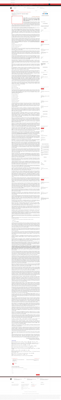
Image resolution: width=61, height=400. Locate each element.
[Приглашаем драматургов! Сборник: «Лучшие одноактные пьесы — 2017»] (26, 379)
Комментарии (42, 164)
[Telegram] (44, 13)
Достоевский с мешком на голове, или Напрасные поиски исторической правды (45, 148)
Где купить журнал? (30, 5)
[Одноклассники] (43, 13)
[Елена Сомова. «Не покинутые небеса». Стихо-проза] (42, 108)
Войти (41, 162)
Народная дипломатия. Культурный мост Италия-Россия (32, 359)
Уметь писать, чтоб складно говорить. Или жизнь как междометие (45, 50)
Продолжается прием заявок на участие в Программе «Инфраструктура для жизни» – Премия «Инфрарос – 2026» (45, 198)
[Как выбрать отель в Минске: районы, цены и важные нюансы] (42, 184)
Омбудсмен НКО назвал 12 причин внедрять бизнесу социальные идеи (18, 360)
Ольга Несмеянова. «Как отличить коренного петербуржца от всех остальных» (44, 152)
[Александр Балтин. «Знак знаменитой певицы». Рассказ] (42, 103)
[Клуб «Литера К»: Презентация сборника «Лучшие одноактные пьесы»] (13, 379)
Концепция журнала (16, 5)
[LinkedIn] (46, 13)
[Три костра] (13, 8)
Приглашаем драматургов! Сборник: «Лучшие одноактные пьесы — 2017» (31, 379)
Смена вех (42, 57)
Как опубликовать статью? (24, 5)
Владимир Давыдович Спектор (44, 116)
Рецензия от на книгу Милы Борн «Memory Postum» (47, 10)
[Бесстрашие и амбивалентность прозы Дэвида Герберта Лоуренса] (42, 54)
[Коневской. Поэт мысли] (39, 8)
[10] (12, 354)
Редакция (38, 360)
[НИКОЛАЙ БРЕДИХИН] (42, 141)
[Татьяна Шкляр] (42, 132)
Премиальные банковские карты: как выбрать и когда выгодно (44, 187)
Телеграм (49, 0)
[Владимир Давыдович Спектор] (45, 121)
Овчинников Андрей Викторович (44, 135)
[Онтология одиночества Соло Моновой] (26, 8)
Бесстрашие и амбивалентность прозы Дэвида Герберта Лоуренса (44, 52)
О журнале (12, 5)
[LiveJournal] (47, 13)
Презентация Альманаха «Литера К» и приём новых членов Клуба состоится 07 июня (44, 379)
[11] (12, 355)
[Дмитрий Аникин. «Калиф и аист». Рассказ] (45, 82)
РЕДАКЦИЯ (20, 5)
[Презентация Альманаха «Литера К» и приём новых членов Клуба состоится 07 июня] (39, 379)
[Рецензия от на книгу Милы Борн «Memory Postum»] (42, 46)
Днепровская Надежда (43, 137)
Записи (42, 163)
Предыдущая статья (15, 358)
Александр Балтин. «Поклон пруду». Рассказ (45, 91)
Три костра (24, 10)
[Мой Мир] (45, 13)
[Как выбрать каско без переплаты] (45, 173)
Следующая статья (36, 358)
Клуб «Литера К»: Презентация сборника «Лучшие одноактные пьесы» (18, 379)
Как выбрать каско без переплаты (44, 168)
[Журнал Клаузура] (13, 2)
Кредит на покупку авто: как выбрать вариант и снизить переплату (44, 193)
